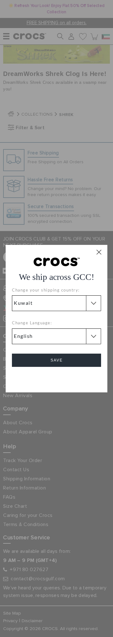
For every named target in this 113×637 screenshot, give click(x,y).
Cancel (57, 378)
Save (57, 360)
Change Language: (32, 323)
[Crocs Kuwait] (57, 261)
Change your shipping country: (46, 290)
